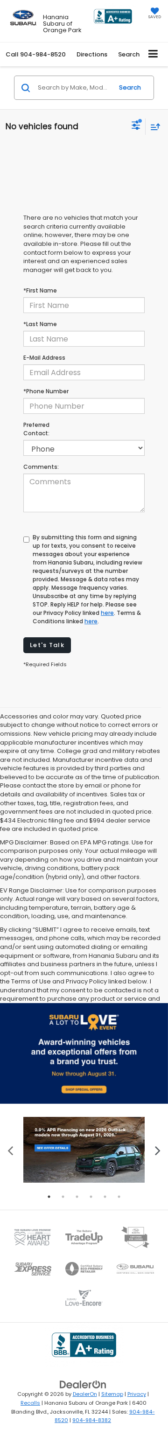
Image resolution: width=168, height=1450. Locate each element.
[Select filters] (136, 126)
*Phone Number (46, 391)
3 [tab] (77, 1196)
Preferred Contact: (36, 429)
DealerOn (85, 1394)
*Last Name (40, 324)
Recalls (30, 1403)
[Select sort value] (153, 127)
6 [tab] (119, 1196)
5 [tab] (105, 1196)
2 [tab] (63, 1196)
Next (157, 1150)
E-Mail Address (44, 358)
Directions (92, 54)
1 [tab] (49, 1196)
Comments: (41, 467)
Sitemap (112, 1394)
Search (130, 87)
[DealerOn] (83, 1384)
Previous (10, 1150)
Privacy (136, 1394)
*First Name (40, 290)
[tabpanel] (84, 1150)
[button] (35, 54)
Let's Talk (47, 645)
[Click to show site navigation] (153, 54)
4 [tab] (91, 1196)
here (107, 613)
